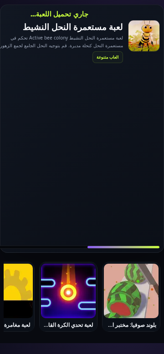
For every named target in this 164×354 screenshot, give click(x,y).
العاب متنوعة (108, 57)
